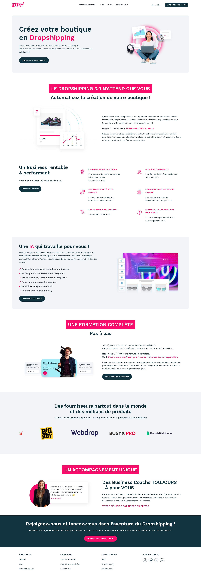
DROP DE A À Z (122, 5)
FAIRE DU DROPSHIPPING (176, 5)
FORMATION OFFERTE (88, 5)
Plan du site (107, 569)
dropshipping (121, 123)
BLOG (110, 5)
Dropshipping (52, 37)
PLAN (102, 5)
